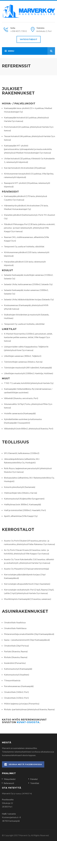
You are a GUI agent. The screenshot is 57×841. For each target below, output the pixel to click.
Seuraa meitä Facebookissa (25, 764)
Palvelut (34, 779)
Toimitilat (34, 783)
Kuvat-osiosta (28, 722)
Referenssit (9, 783)
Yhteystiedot (28, 39)
